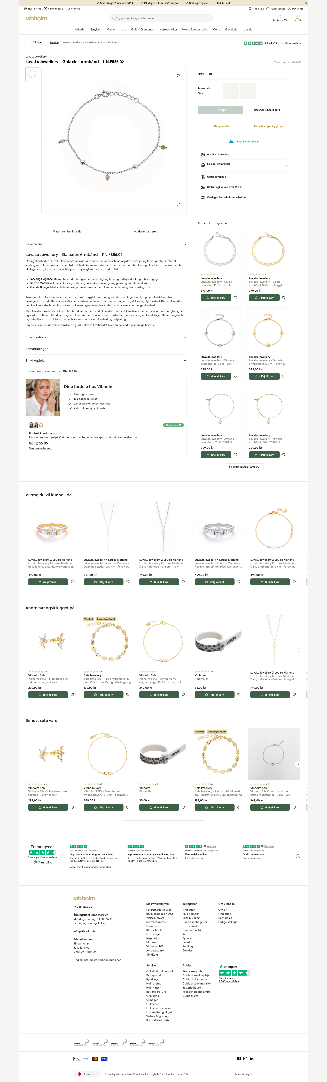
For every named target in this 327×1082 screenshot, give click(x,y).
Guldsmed (153, 1004)
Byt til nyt (152, 979)
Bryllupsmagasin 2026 (160, 914)
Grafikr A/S (181, 1074)
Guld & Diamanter (142, 29)
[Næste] (181, 140)
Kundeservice (277, 8)
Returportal (153, 975)
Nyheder (80, 29)
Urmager (152, 1000)
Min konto (297, 8)
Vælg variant (50, 582)
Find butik (258, 8)
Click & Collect (191, 918)
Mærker (111, 29)
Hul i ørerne (34, 8)
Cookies (187, 950)
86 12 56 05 (38, 443)
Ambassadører (155, 950)
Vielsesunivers (155, 918)
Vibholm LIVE (55, 8)
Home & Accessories (195, 29)
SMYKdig (152, 954)
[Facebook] (239, 1059)
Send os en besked (40, 448)
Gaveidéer (231, 29)
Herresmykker (168, 29)
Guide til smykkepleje (195, 975)
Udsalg (248, 29)
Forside (54, 42)
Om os (222, 909)
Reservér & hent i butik (267, 110)
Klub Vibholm (73, 8)
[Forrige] (46, 140)
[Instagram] (245, 1059)
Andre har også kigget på (268, 126)
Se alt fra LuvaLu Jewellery (244, 467)
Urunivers (152, 926)
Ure (124, 29)
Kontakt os (225, 918)
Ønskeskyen (153, 934)
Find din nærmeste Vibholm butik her (97, 960)
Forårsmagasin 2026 (159, 909)
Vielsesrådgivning (157, 1016)
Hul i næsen (153, 987)
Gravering (152, 996)
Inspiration (153, 938)
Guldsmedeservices (158, 1008)
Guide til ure (190, 996)
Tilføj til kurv (218, 297)
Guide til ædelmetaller (196, 983)
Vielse (216, 29)
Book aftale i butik (157, 1020)
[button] (244, 165)
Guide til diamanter (194, 979)
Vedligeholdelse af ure (196, 992)
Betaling (187, 946)
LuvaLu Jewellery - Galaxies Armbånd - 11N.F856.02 (92, 42)
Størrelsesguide (192, 971)
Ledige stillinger (228, 922)
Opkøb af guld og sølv (160, 971)
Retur (185, 934)
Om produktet (222, 126)
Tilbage (37, 42)
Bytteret (187, 938)
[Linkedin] (252, 1059)
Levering (187, 942)
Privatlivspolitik (191, 930)
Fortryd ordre (190, 926)
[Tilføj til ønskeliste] (178, 75)
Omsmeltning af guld (159, 1012)
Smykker (96, 29)
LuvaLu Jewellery (36, 56)
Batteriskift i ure (156, 992)
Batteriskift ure (191, 987)
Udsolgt (221, 110)
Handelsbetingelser (194, 922)
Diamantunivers (156, 922)
